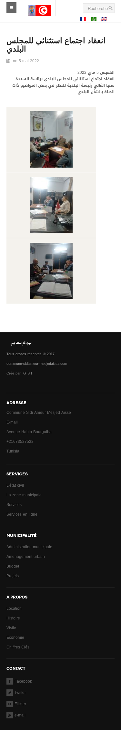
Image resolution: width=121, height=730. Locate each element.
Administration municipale (29, 546)
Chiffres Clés (17, 647)
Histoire (13, 618)
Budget (12, 566)
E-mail (12, 422)
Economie (15, 637)
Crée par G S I (19, 373)
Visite (11, 627)
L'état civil (15, 485)
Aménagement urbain (25, 556)
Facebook (23, 681)
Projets (12, 575)
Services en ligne (21, 514)
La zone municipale (24, 495)
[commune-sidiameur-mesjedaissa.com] (39, 5)
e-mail (20, 715)
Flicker (20, 703)
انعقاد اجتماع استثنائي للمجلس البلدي (56, 44)
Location (14, 608)
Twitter (20, 692)
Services (14, 504)
